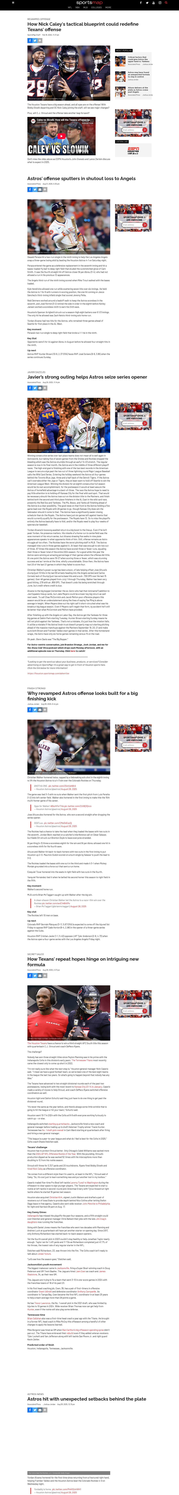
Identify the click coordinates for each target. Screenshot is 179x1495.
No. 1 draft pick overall (53, 1130)
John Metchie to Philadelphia (96, 1203)
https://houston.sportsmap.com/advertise (48, 673)
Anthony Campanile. (87, 1291)
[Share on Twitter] (34, 40)
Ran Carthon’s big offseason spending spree (83, 1330)
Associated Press (134, 64)
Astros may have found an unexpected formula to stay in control (139, 74)
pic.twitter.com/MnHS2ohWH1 (66, 1489)
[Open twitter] (147, 2)
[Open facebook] (141, 2)
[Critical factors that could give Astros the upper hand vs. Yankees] (120, 61)
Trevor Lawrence (42, 1303)
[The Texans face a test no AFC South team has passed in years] (68, 1012)
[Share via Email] (39, 189)
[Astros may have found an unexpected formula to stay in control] (120, 76)
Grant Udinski (45, 1291)
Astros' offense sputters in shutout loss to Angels (81, 178)
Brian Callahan (34, 1318)
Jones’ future (44, 1253)
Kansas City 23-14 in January (88, 1086)
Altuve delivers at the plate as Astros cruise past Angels (138, 90)
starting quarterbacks (58, 1123)
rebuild (70, 1333)
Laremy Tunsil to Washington (84, 1182)
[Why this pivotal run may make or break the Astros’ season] (68, 425)
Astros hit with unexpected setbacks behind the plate (86, 1399)
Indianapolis (33, 1215)
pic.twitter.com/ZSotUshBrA (62, 786)
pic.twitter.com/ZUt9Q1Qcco (77, 806)
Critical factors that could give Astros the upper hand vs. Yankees (138, 59)
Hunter (30, 1309)
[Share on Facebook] (29, 40)
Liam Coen (81, 1271)
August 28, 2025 (69, 789)
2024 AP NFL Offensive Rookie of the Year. (56, 1154)
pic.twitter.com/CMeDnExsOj (58, 823)
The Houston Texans (37, 1043)
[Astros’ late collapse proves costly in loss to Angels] (68, 226)
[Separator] (39, 40)
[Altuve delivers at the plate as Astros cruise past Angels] (120, 92)
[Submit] (166, 3)
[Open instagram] (160, 2)
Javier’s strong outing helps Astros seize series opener (87, 377)
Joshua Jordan (148, 64)
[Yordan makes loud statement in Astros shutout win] (68, 1447)
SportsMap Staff (33, 35)
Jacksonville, (63, 1268)
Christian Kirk (55, 1197)
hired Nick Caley (35, 1168)
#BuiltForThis (57, 806)
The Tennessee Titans (82, 1060)
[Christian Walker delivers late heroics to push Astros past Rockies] (68, 747)
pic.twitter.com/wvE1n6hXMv (56, 903)
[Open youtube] (153, 2)
